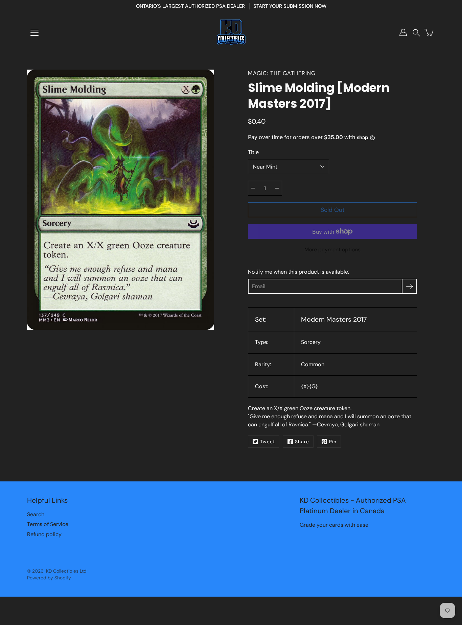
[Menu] (34, 33)
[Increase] (277, 188)
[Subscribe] (409, 286)
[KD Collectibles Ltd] (231, 32)
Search (35, 514)
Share (302, 442)
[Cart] (429, 32)
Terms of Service (47, 524)
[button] (416, 32)
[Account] (403, 32)
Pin (333, 442)
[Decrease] (253, 188)
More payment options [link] (332, 249)
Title (253, 152)
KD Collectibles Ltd (66, 571)
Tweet (267, 442)
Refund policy (44, 534)
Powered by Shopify (49, 578)
